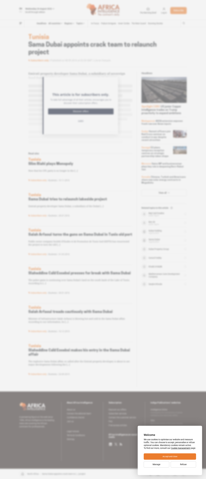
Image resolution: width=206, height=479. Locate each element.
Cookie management (180, 448)
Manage (156, 464)
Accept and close (170, 456)
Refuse (183, 464)
